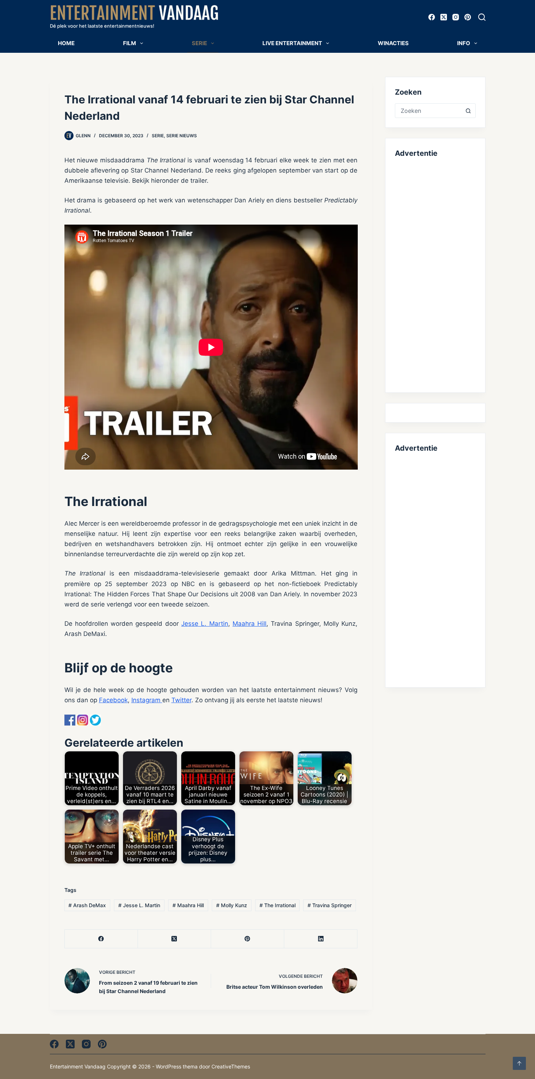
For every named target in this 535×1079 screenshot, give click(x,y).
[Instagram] (455, 17)
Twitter (181, 700)
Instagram (146, 700)
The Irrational (277, 905)
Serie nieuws (181, 135)
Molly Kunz (231, 905)
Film (129, 43)
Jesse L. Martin (204, 623)
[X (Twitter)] (443, 17)
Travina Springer (330, 905)
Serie (199, 43)
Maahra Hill (249, 623)
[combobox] (428, 110)
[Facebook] (431, 17)
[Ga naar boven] (519, 1063)
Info (463, 43)
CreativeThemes (230, 1066)
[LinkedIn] (320, 939)
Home (66, 43)
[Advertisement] (435, 274)
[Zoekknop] (468, 111)
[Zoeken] (482, 17)
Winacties (393, 43)
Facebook (113, 700)
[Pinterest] (467, 17)
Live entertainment (292, 43)
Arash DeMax (87, 905)
